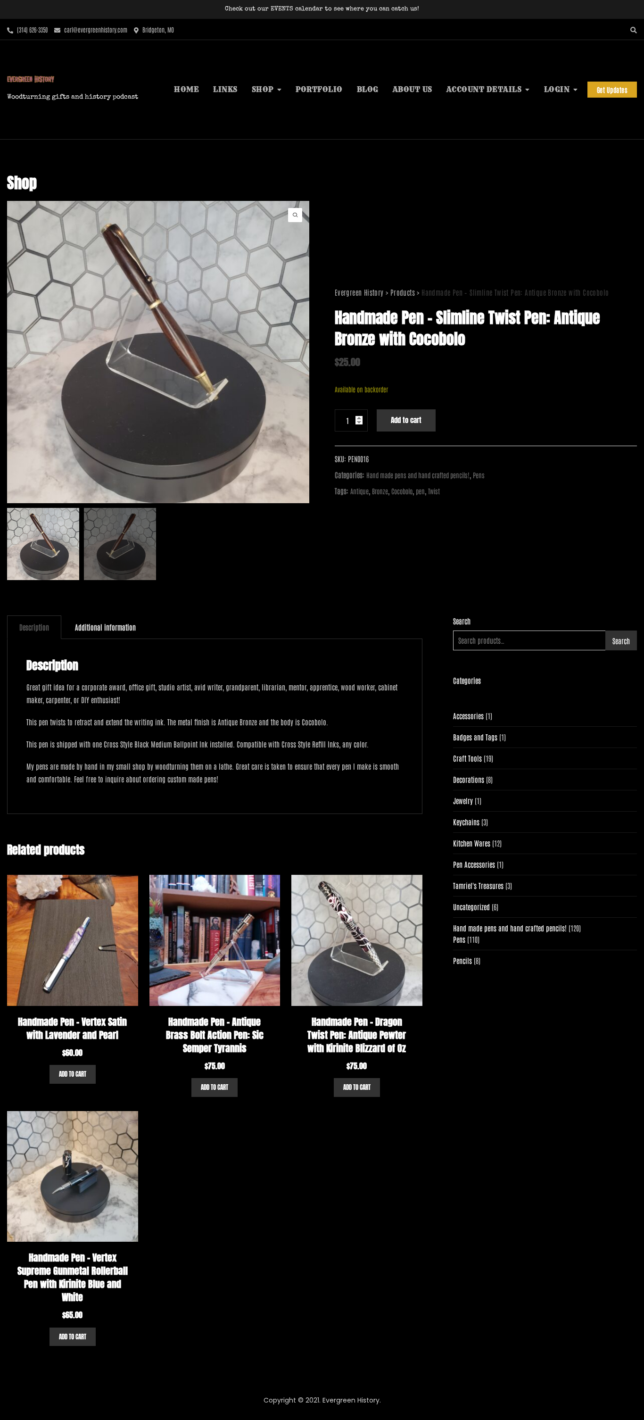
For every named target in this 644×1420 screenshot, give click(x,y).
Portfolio (319, 89)
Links (225, 89)
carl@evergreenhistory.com (95, 29)
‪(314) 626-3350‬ (32, 29)
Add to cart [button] (72, 1074)
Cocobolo (402, 491)
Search (462, 620)
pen (420, 491)
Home (186, 89)
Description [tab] (34, 627)
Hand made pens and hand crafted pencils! (418, 475)
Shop (262, 89)
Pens (479, 475)
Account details (484, 89)
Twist (434, 491)
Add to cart (406, 420)
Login (557, 89)
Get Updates (612, 89)
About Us (412, 89)
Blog (368, 89)
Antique (359, 491)
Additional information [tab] (105, 627)
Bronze (380, 491)
